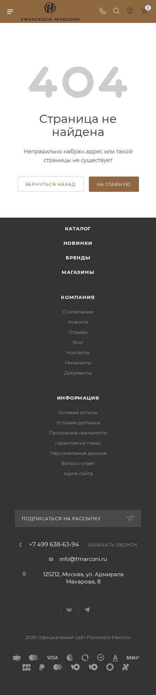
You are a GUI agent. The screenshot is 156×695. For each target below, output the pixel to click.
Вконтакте (69, 610)
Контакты (78, 352)
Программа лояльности (78, 433)
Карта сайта (78, 473)
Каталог (78, 228)
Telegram (87, 610)
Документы (78, 373)
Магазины (78, 272)
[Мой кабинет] (130, 11)
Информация (78, 398)
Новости (78, 322)
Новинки (78, 243)
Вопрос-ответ (78, 463)
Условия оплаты (78, 412)
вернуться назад (50, 184)
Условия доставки (78, 422)
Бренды (78, 257)
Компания (78, 297)
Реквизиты (78, 362)
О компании (78, 312)
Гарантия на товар (78, 443)
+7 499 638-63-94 (54, 544)
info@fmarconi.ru (83, 558)
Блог (78, 342)
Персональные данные (78, 453)
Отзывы (78, 332)
